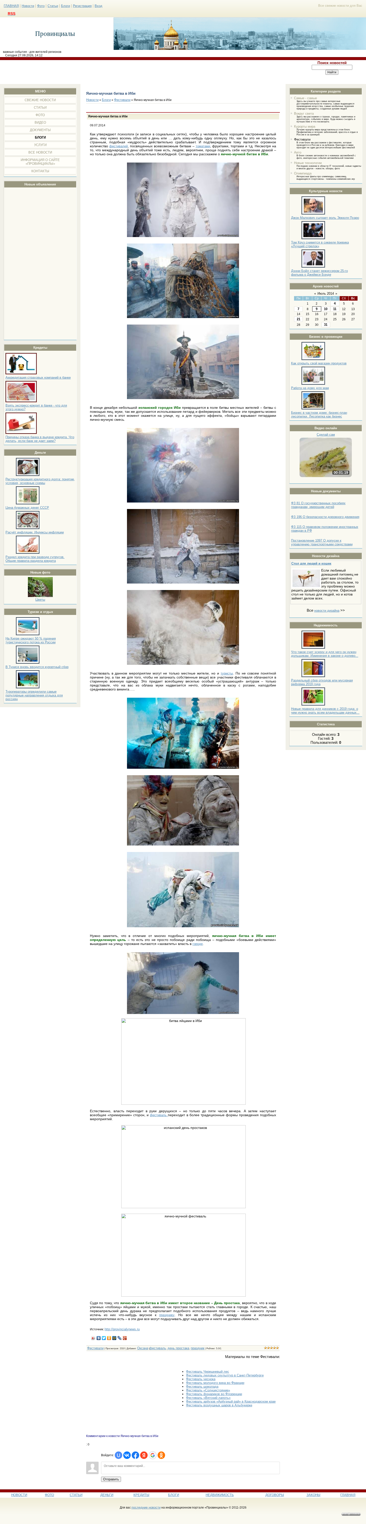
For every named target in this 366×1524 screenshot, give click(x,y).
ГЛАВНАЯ (11, 6)
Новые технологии (308, 163)
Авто (297, 152)
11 (334, 309)
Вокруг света (304, 113)
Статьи (53, 6)
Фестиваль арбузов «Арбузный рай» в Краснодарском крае (231, 1401)
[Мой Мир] (114, 1338)
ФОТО (49, 1495)
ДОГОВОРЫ (274, 1495)
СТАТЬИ (76, 1495)
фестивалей (118, 146)
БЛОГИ (173, 1495)
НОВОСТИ (19, 1495)
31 (325, 325)
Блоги (65, 6)
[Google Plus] (124, 1338)
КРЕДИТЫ (141, 1495)
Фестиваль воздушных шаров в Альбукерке (219, 1405)
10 (325, 309)
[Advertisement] (149, 72)
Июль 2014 (325, 293)
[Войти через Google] (153, 1455)
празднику (167, 1315)
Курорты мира (304, 126)
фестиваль (159, 1115)
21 (298, 319)
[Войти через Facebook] (135, 1455)
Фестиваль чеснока (200, 1379)
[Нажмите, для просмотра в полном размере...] (183, 236)
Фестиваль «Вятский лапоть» (208, 1398)
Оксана (142, 1348)
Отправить (111, 1479)
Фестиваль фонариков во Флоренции (214, 1394)
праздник (197, 1348)
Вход (98, 6)
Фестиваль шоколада (202, 1386)
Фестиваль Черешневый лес (207, 1371)
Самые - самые (305, 98)
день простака (178, 1348)
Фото (41, 6)
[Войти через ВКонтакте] (127, 1455)
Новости (28, 6)
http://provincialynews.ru (122, 1329)
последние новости (146, 1507)
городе (197, 944)
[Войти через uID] (118, 1455)
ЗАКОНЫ (313, 1495)
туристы (227, 673)
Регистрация (82, 6)
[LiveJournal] (119, 1338)
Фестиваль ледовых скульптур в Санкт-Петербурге (225, 1375)
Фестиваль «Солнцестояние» (208, 1390)
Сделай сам (326, 434)
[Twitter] (104, 1338)
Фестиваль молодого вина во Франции (215, 1383)
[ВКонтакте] (98, 1338)
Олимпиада (302, 173)
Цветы (40, 599)
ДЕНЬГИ (106, 1495)
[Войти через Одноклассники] (161, 1455)
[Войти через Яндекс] (144, 1455)
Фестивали (302, 139)
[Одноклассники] (109, 1338)
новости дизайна (326, 610)
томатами (203, 146)
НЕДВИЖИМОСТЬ (220, 1495)
